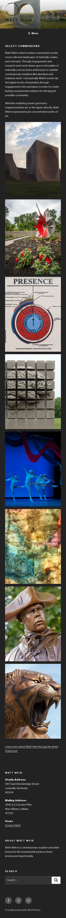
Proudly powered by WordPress (22, 909)
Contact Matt (13, 825)
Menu (34, 33)
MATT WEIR (18, 20)
